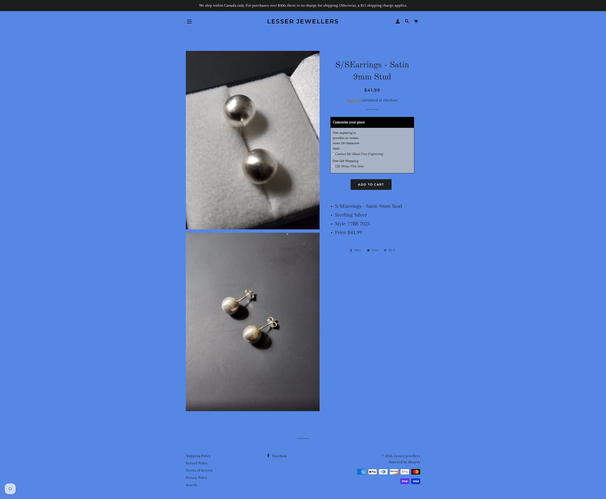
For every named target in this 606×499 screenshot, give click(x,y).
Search (191, 485)
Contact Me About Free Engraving (359, 154)
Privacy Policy (197, 477)
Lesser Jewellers (303, 21)
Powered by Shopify (404, 462)
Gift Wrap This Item (349, 166)
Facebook (279, 456)
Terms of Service (199, 470)
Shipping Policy (198, 456)
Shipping (353, 100)
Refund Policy (197, 463)
